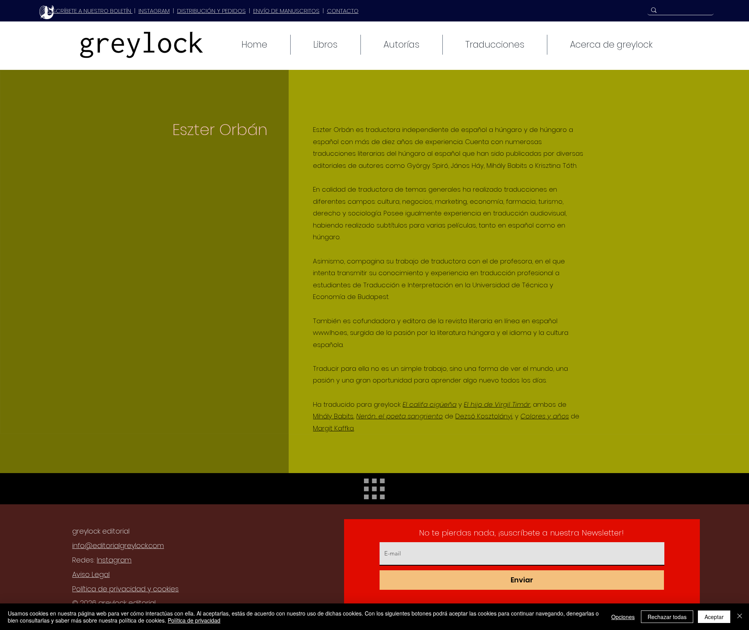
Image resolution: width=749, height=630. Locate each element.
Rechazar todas (667, 617)
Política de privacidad (194, 620)
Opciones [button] (623, 617)
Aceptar (714, 617)
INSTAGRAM (154, 11)
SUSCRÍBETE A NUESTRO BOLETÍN (89, 11)
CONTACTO (343, 11)
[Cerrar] (739, 617)
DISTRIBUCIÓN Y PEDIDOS (211, 11)
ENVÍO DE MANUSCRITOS (286, 11)
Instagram (114, 560)
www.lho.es (330, 332)
